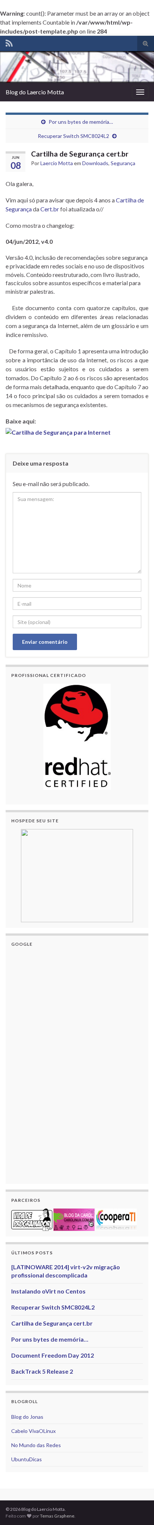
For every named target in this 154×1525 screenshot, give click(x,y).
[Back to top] (137, 1508)
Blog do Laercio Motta (35, 91)
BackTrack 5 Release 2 (42, 1371)
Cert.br (49, 208)
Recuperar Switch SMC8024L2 (73, 136)
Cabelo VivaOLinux (33, 1431)
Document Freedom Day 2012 (52, 1355)
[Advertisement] (67, 1064)
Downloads (95, 163)
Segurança (123, 163)
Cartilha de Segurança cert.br (52, 1323)
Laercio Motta (56, 163)
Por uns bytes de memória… (81, 122)
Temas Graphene (57, 1516)
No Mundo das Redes (36, 1445)
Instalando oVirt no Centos (48, 1291)
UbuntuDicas (26, 1459)
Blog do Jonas (27, 1417)
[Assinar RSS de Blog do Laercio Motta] (9, 42)
